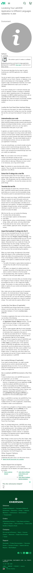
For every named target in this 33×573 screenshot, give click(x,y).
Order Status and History (23, 521)
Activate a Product (13, 545)
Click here (18, 65)
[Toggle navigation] (9, 3)
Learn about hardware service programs (24, 478)
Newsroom (11, 534)
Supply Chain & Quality (22, 534)
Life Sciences (13, 512)
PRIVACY (16, 566)
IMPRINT (10, 566)
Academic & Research (8, 508)
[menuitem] (24, 3)
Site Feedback (12, 547)
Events (5, 536)
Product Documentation (16, 543)
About (19, 532)
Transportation (7, 515)
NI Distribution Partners (9, 521)
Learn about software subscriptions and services (24, 473)
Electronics (14, 510)
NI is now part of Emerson (9, 532)
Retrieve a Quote (8, 523)
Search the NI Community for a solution (13, 459)
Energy (20, 510)
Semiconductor (23, 512)
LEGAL (4, 566)
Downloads (5, 543)
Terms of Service (18, 523)
